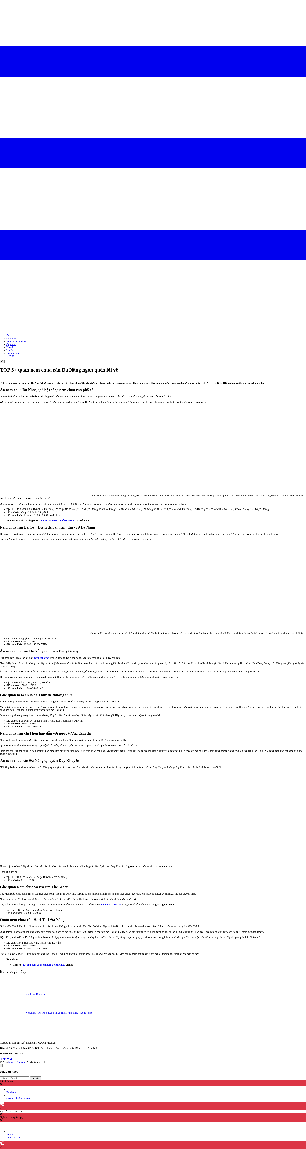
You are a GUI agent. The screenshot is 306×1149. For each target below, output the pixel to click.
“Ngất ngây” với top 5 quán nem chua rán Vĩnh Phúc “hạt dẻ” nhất (58, 1012)
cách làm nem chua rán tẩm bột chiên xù (43, 964)
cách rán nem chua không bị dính (57, 520)
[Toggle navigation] (153, 305)
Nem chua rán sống (16, 341)
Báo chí (10, 347)
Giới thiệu (11, 338)
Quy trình (11, 344)
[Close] (1, 1065)
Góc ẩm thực (12, 353)
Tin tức (10, 350)
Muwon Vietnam (16, 1062)
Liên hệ (10, 355)
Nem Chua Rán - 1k (35, 994)
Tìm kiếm (35, 1078)
